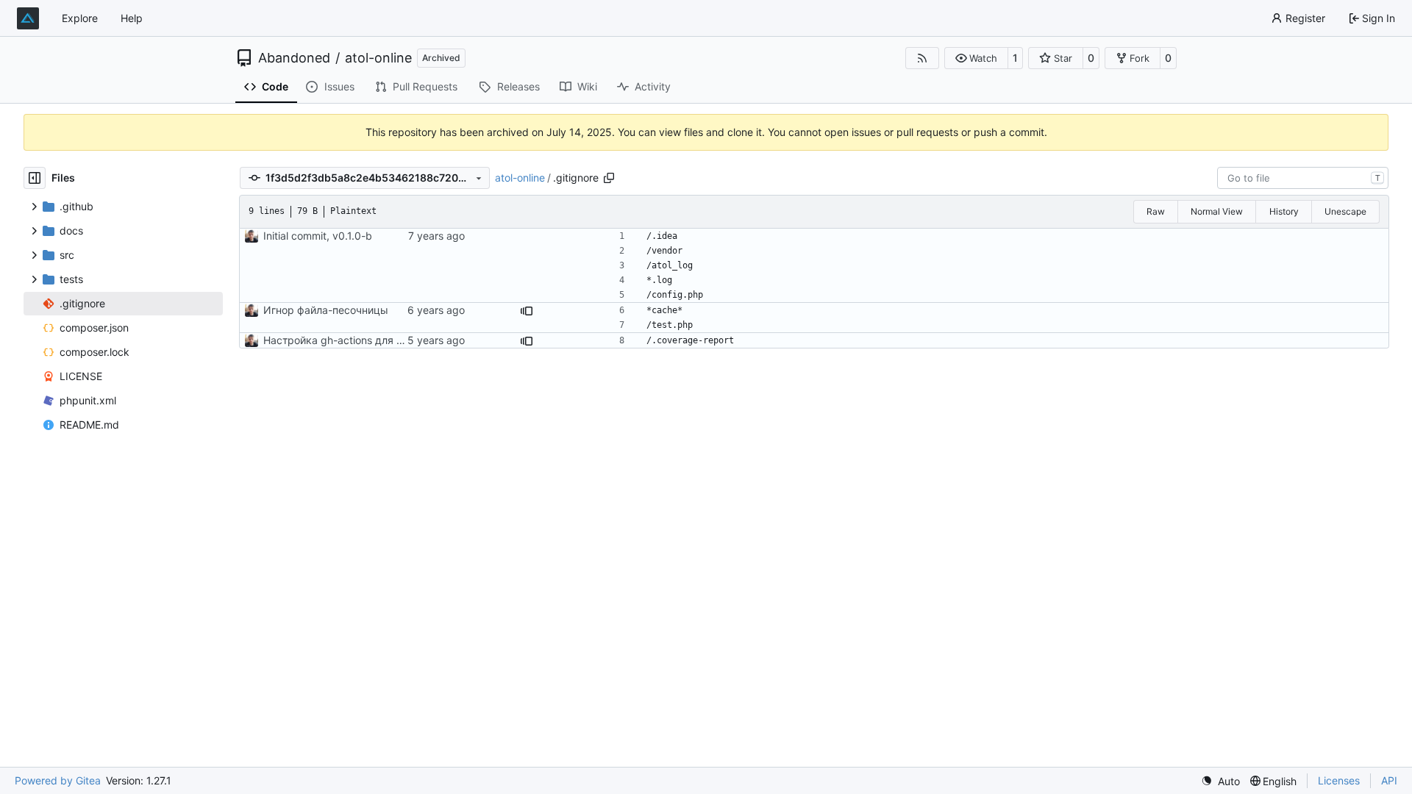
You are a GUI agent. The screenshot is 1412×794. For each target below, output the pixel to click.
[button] (976, 58)
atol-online (378, 58)
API (1389, 780)
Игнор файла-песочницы (325, 310)
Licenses (1339, 780)
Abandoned (294, 58)
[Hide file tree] (35, 178)
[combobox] (1302, 178)
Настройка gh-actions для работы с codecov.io (380, 340)
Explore (80, 18)
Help (132, 18)
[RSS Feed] (922, 58)
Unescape (1345, 211)
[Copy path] (609, 178)
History (1284, 211)
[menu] (1220, 781)
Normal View (1217, 211)
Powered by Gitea (58, 780)
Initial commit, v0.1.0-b (317, 235)
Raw (1156, 211)
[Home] (28, 18)
